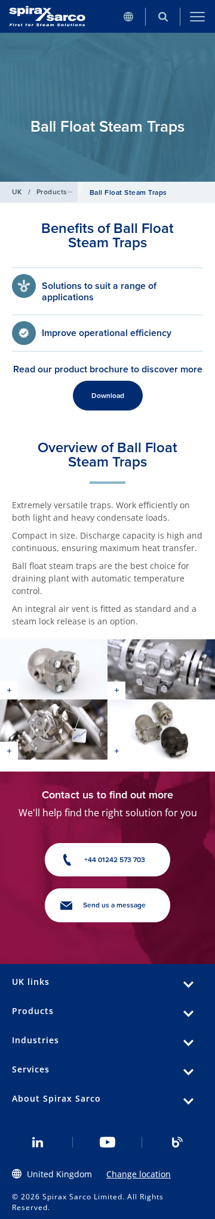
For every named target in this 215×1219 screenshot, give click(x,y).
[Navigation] (198, 16)
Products (51, 191)
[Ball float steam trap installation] (161, 669)
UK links (31, 981)
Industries (35, 1040)
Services (31, 1069)
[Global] (128, 16)
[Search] (163, 16)
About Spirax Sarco (56, 1098)
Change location (138, 1174)
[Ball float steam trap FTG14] (54, 669)
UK (17, 191)
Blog (177, 1142)
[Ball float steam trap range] (161, 729)
